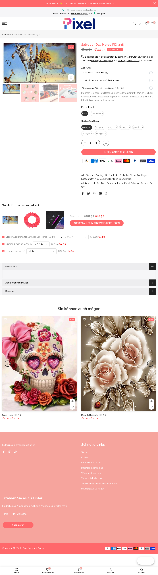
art (82, 183)
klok (121, 183)
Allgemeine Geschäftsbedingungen (99, 483)
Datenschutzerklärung (92, 468)
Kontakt (85, 457)
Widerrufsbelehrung (91, 473)
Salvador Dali (125, 179)
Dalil (103, 183)
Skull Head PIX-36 (11, 415)
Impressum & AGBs (91, 462)
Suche (84, 452)
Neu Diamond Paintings (106, 179)
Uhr (83, 187)
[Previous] (8, 63)
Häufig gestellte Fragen (92, 488)
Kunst (127, 183)
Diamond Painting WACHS (19, 244)
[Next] (71, 63)
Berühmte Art (111, 175)
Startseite (6, 35)
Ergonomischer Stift (15, 251)
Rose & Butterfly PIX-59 (93, 415)
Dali (98, 183)
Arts (87, 183)
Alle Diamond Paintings (92, 175)
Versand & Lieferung (91, 478)
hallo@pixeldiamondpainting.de (83, 10)
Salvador (135, 183)
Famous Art (112, 183)
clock (92, 183)
